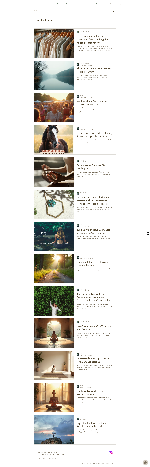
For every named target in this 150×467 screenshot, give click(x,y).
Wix (112, 463)
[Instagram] (148, 233)
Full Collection (37, 11)
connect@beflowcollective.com (52, 452)
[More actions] (112, 32)
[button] (49, 4)
